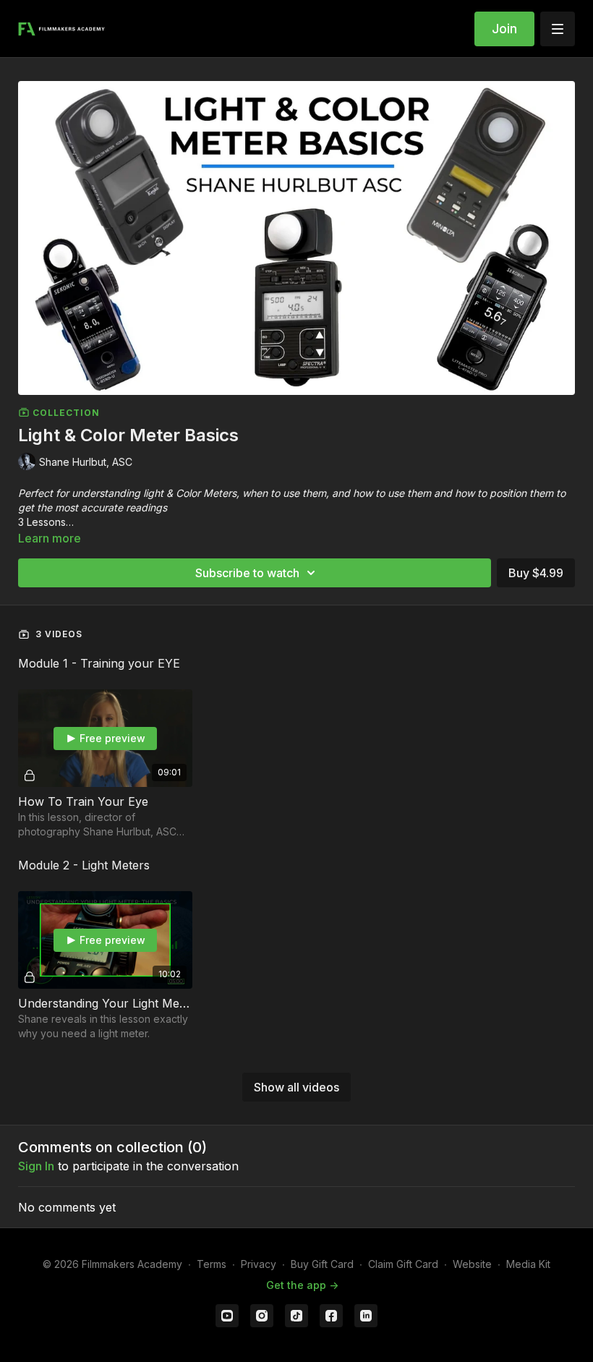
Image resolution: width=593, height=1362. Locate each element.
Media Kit (528, 1264)
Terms (211, 1264)
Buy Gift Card (322, 1264)
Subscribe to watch (247, 573)
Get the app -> (302, 1285)
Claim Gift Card (403, 1264)
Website (472, 1264)
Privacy (258, 1264)
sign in (36, 1166)
